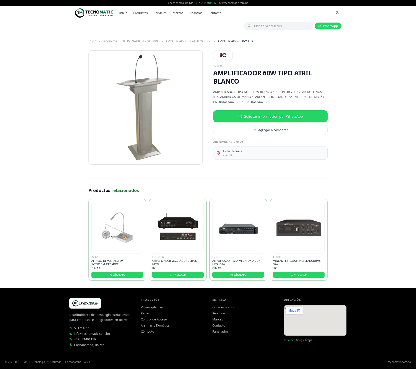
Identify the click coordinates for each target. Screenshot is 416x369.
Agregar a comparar (273, 130)
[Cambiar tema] (337, 13)
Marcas (178, 13)
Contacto (214, 13)
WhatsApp (330, 26)
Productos (140, 13)
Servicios (160, 13)
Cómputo (147, 331)
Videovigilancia (152, 307)
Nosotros (195, 13)
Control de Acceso (154, 319)
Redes (145, 313)
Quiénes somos (223, 307)
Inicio (123, 13)
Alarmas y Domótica (155, 325)
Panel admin (221, 331)
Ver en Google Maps (300, 340)
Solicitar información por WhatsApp (273, 116)
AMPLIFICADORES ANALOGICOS (188, 41)
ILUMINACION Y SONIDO (141, 41)
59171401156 (207, 3)
